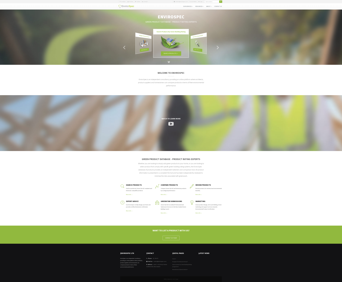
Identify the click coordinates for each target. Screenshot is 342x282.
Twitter (138, 1)
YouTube (131, 1)
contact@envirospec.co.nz (159, 261)
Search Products (144, 50)
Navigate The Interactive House (179, 261)
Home (174, 258)
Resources (199, 6)
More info (128, 194)
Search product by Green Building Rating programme (182, 265)
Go (220, 1)
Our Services (187, 6)
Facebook (123, 1)
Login (201, 1)
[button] (124, 47)
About (208, 6)
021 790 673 (155, 258)
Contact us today (171, 238)
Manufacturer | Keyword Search (179, 269)
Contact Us (218, 6)
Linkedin (145, 1)
